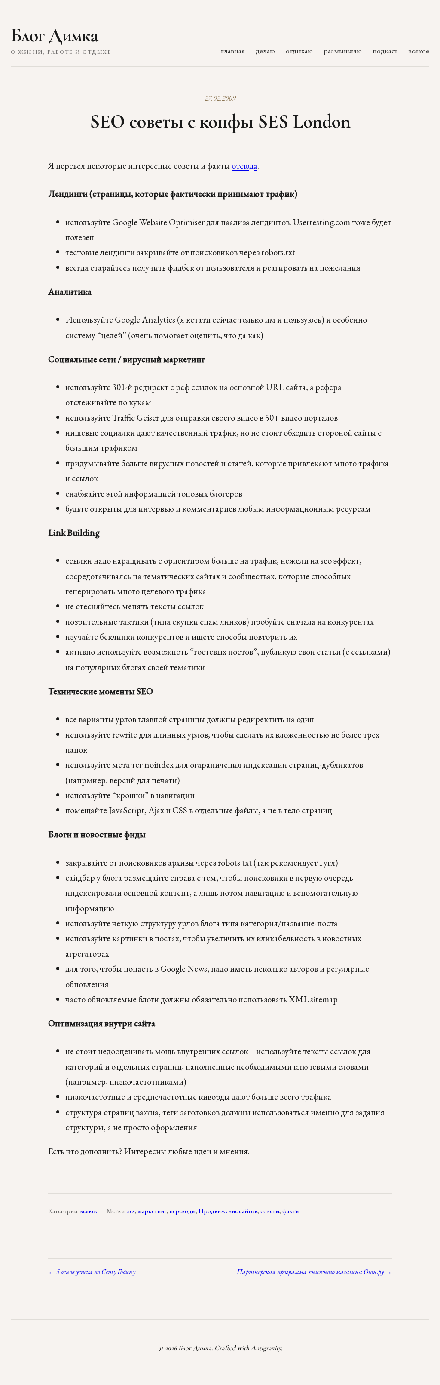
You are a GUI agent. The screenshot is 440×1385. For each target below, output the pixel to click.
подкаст (385, 50)
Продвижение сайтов (228, 1211)
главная (233, 50)
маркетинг (152, 1211)
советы (269, 1211)
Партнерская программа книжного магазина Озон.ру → (314, 1271)
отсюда (244, 165)
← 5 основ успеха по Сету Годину (91, 1271)
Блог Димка (54, 35)
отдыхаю (299, 50)
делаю (265, 50)
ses (131, 1211)
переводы (183, 1211)
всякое (418, 50)
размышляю (343, 50)
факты (290, 1211)
